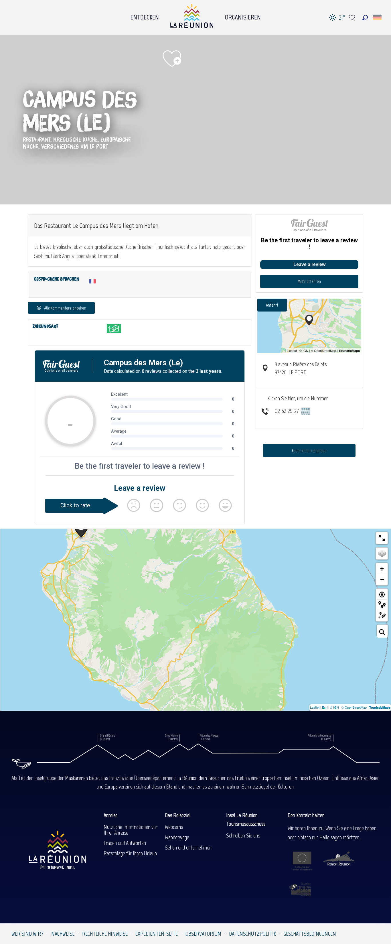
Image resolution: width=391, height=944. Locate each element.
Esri (324, 707)
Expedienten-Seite (156, 934)
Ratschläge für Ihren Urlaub (130, 853)
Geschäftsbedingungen (310, 934)
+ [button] (382, 568)
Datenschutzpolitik (252, 934)
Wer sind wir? (27, 934)
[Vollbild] (382, 538)
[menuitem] (145, 16)
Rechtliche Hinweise (105, 934)
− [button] (382, 579)
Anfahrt (272, 305)
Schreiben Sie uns (243, 835)
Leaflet (314, 707)
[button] (365, 18)
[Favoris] (352, 17)
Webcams (174, 827)
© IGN (334, 707)
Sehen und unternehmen (188, 847)
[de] (377, 17)
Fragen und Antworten (125, 843)
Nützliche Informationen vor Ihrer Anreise (130, 829)
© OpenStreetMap (354, 707)
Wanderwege (177, 837)
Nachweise (62, 934)
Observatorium (203, 934)
